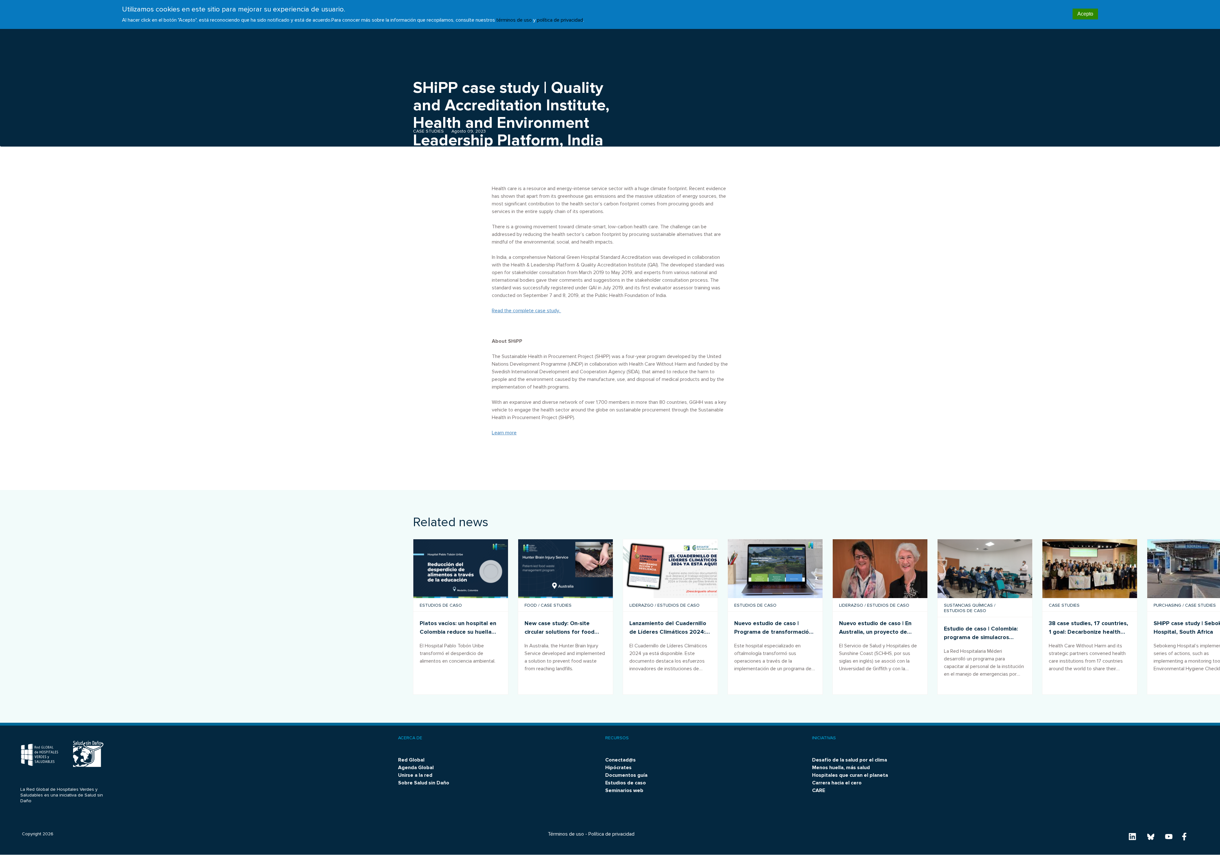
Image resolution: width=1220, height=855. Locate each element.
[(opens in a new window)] (565, 568)
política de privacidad (560, 20)
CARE (818, 790)
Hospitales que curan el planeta (850, 775)
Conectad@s (620, 760)
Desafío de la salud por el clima (849, 760)
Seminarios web (624, 790)
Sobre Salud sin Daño (423, 783)
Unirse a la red (415, 775)
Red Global (411, 760)
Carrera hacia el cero (837, 783)
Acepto (1085, 14)
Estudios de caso (625, 783)
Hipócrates (618, 767)
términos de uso (514, 20)
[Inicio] (39, 755)
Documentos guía (626, 775)
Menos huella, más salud (841, 767)
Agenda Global (416, 767)
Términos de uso (566, 834)
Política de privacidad (611, 834)
